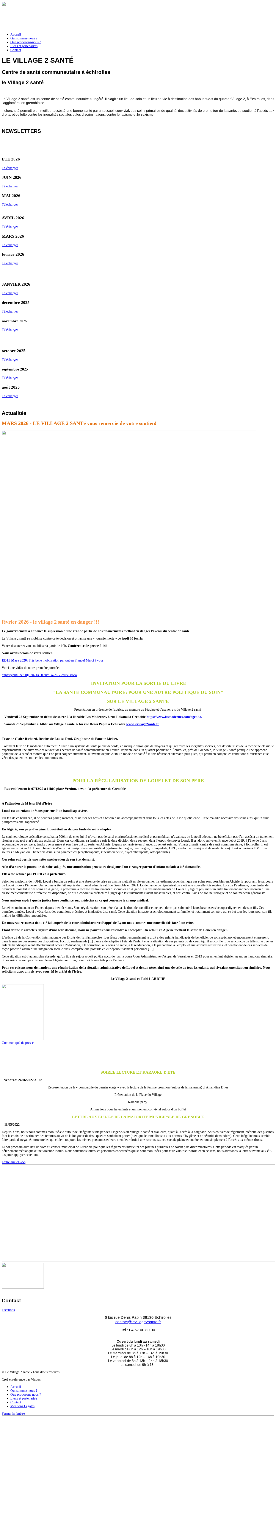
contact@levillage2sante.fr (138, 1322)
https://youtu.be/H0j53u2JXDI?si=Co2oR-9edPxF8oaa (39, 675)
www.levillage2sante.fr (142, 724)
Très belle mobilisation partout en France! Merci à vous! (53, 660)
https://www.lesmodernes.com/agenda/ (174, 717)
